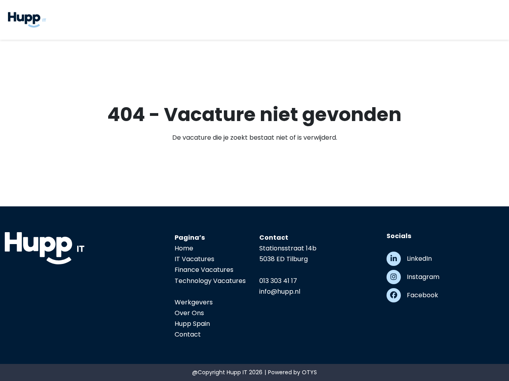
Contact (188, 334)
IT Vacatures (194, 259)
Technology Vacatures (210, 280)
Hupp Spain (192, 323)
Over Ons (189, 313)
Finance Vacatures (204, 269)
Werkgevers (194, 302)
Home (184, 248)
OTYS (309, 372)
